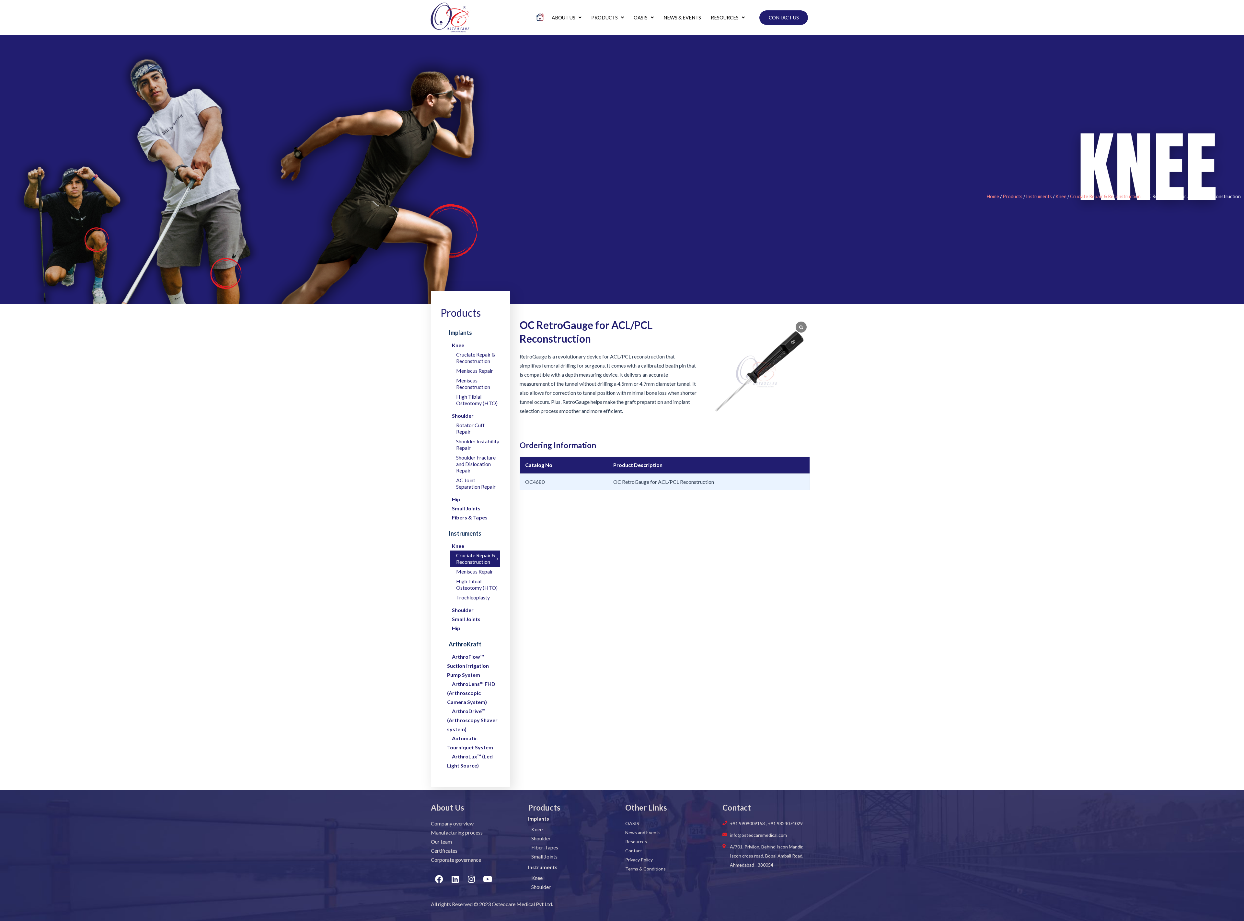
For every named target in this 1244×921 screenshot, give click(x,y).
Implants (460, 332)
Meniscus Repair (474, 371)
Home (992, 196)
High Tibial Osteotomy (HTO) (477, 399)
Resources (725, 17)
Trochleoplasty (473, 597)
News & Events (682, 17)
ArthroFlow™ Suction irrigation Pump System (468, 666)
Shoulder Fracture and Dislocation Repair (476, 463)
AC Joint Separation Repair (476, 483)
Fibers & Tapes (470, 517)
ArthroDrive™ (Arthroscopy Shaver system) (472, 720)
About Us (563, 17)
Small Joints (466, 508)
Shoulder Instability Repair (477, 444)
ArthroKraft (465, 644)
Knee (1060, 196)
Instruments (1039, 196)
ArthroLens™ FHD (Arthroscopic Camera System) (471, 693)
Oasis (641, 17)
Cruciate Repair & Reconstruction (1105, 196)
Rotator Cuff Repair (470, 428)
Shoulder (463, 416)
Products (604, 17)
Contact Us (784, 17)
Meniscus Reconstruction (473, 383)
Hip (456, 499)
